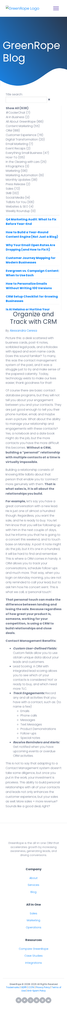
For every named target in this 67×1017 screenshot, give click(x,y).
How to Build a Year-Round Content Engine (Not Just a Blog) (32, 234)
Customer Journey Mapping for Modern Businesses (30, 260)
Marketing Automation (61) (25, 175)
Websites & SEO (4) (19, 206)
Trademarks (12, 987)
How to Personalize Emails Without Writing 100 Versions (29, 285)
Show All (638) (17, 108)
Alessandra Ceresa (23, 330)
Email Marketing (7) (19, 144)
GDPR (24, 987)
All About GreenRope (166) (24, 121)
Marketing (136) (16, 171)
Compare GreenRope (33, 949)
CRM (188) (13, 130)
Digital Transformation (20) (25, 139)
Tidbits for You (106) (20, 202)
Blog (33, 892)
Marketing (33, 920)
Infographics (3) (17, 166)
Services (33, 885)
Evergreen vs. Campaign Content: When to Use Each (32, 273)
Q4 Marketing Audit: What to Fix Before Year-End (31, 221)
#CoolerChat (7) (18, 112)
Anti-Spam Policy (36, 990)
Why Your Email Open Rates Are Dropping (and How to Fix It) (30, 247)
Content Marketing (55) (23, 126)
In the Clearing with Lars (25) (26, 162)
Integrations (33, 963)
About (33, 878)
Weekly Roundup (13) (21, 211)
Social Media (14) (18, 197)
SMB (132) (12, 193)
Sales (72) (13, 188)
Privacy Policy (43, 987)
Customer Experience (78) (24, 135)
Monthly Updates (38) (21, 180)
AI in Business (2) (17, 117)
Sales (33, 913)
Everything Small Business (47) (27, 153)
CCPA (31, 987)
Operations (33, 927)
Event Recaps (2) (18, 148)
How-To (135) (15, 157)
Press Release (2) (18, 184)
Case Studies (33, 956)
